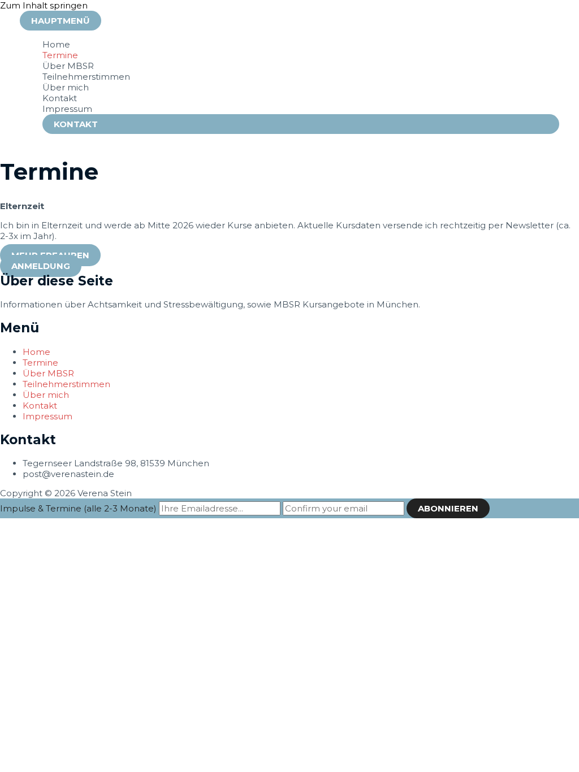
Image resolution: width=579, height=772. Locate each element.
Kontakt (59, 98)
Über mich (65, 87)
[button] (40, 266)
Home (56, 44)
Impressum (67, 108)
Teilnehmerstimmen (86, 76)
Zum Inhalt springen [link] (44, 5)
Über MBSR (68, 65)
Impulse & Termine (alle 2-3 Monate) (78, 508)
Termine (60, 55)
